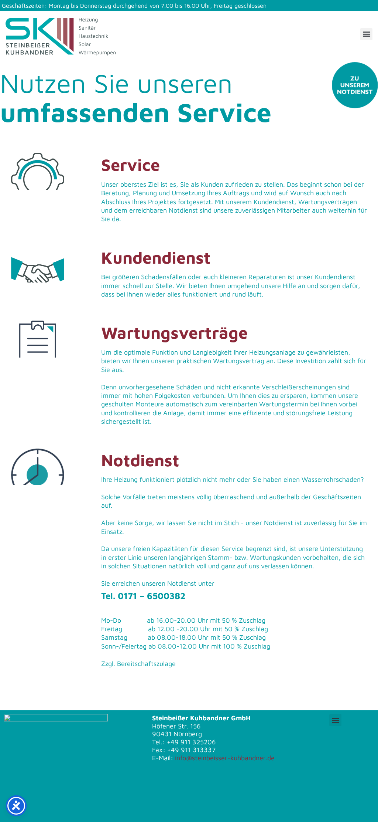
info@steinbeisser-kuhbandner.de (225, 758)
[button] (366, 34)
